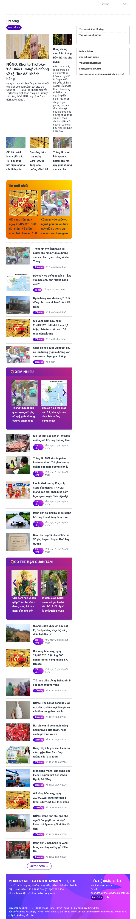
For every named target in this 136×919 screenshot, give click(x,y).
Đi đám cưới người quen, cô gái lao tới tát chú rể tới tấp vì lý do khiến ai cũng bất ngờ (53, 606)
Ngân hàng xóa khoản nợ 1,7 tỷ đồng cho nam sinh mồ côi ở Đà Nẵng (51, 302)
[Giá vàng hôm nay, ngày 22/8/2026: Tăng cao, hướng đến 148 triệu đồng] (39, 142)
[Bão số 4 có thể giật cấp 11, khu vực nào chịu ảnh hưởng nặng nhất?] (18, 282)
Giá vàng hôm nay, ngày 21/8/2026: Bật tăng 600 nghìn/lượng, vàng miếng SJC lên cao (51, 657)
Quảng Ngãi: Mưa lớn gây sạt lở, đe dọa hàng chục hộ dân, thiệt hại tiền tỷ (50, 630)
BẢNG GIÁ (97, 897)
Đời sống (39, 267)
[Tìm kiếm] (124, 3)
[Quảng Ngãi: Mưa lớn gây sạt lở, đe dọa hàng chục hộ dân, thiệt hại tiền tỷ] (18, 633)
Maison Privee (86, 51)
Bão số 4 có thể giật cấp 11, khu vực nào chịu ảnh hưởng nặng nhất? (52, 280)
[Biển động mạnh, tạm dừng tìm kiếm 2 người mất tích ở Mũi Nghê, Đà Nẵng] (18, 778)
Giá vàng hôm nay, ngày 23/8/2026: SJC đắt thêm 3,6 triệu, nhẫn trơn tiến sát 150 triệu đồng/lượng (23, 228)
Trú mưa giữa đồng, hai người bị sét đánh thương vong (52, 682)
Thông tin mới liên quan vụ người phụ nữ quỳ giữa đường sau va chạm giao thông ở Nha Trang (51, 255)
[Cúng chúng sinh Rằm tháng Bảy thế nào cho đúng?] (62, 39)
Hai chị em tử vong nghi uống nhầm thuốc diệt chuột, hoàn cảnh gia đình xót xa (50, 730)
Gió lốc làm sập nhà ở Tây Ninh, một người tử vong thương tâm (51, 438)
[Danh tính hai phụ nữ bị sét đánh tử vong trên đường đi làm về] (18, 520)
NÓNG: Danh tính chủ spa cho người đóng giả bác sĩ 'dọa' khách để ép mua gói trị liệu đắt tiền (51, 822)
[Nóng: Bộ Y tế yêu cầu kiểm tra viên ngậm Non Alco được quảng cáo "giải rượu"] (18, 755)
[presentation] (12, 201)
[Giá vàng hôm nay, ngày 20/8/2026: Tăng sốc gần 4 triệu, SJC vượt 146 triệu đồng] (18, 800)
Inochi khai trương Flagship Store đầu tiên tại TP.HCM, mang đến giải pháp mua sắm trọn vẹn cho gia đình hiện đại (50, 490)
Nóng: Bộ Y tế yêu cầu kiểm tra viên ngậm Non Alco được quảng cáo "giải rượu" (51, 752)
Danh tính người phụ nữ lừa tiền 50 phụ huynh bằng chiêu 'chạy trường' (51, 539)
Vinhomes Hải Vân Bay (109, 74)
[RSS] (106, 897)
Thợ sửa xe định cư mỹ (90, 35)
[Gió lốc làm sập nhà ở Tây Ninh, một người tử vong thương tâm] (18, 443)
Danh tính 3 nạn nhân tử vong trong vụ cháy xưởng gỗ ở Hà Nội (50, 847)
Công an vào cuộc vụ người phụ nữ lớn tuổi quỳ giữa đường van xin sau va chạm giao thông (54, 228)
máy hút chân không (89, 57)
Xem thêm (13, 27)
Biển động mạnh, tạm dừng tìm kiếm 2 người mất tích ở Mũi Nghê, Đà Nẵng (51, 775)
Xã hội (38, 290)
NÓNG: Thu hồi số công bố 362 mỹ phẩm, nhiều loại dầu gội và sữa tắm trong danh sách (51, 707)
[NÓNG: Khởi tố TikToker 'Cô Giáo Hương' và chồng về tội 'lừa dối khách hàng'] (27, 46)
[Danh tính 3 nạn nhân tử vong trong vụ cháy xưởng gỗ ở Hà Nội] (18, 850)
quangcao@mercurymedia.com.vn (110, 893)
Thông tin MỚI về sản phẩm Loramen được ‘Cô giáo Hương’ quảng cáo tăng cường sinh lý (51, 462)
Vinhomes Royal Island (90, 63)
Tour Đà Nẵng (97, 29)
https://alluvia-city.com (90, 69)
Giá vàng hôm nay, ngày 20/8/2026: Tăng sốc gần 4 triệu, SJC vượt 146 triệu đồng (51, 798)
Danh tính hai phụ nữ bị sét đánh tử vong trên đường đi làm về (52, 515)
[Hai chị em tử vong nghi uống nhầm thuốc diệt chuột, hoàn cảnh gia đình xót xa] (18, 732)
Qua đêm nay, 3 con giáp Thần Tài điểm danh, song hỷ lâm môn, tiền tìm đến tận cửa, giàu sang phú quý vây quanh (24, 608)
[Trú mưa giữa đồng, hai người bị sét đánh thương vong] (18, 687)
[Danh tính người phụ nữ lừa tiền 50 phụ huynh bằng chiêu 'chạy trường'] (18, 542)
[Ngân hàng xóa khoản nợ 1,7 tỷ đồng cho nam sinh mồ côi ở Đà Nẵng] (18, 305)
